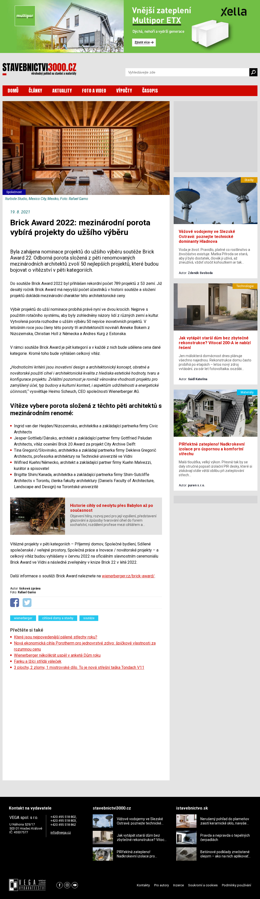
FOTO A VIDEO (94, 90)
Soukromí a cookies (203, 885)
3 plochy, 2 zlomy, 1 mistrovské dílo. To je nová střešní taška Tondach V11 (79, 667)
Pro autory (161, 885)
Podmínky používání (236, 885)
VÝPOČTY (124, 90)
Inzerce (178, 885)
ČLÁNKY (35, 90)
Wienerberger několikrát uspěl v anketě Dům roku (57, 655)
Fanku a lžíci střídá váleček (37, 661)
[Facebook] (59, 885)
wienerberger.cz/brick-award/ (128, 576)
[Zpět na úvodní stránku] (39, 69)
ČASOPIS (150, 90)
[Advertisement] (86, 723)
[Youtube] (75, 885)
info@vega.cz (61, 832)
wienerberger (23, 618)
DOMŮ (13, 90)
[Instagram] (67, 885)
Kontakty (143, 885)
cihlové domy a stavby (57, 618)
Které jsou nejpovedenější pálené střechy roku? (55, 637)
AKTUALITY (62, 90)
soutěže (88, 618)
